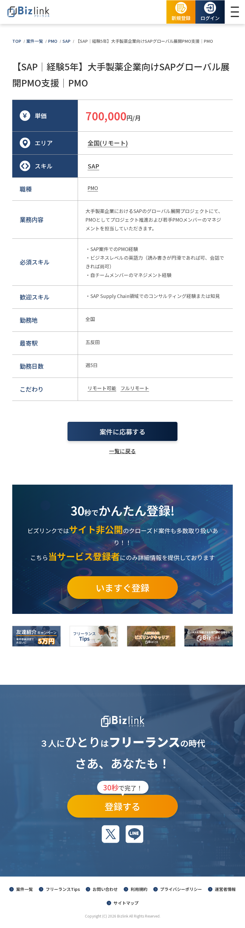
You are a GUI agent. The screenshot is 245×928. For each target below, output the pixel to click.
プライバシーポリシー (181, 889)
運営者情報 (225, 889)
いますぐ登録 (122, 587)
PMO (52, 41)
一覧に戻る (122, 451)
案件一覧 (34, 41)
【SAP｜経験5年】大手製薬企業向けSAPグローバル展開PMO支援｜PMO (144, 41)
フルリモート (134, 388)
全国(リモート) (108, 143)
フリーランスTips (63, 889)
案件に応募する (122, 431)
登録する (123, 804)
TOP (16, 41)
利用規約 (139, 889)
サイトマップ (126, 903)
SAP (66, 41)
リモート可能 (102, 388)
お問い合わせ (105, 889)
